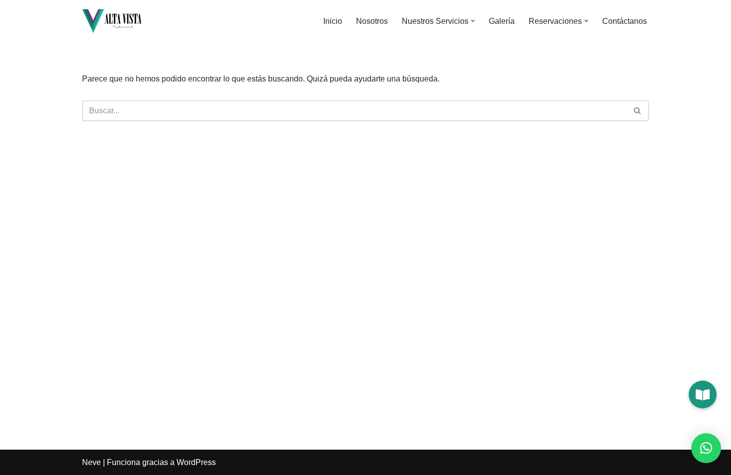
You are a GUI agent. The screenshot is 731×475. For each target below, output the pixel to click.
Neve (91, 462)
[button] (473, 21)
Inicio (332, 21)
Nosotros (372, 21)
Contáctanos (624, 21)
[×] (706, 448)
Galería (502, 21)
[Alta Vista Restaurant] (112, 21)
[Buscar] (638, 110)
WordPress (196, 462)
